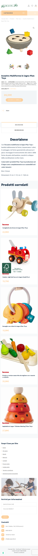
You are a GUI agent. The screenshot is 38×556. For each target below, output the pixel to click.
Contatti (5, 460)
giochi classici (19, 84)
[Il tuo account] (28, 6)
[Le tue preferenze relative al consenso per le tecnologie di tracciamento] (3, 553)
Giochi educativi (19, 81)
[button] (33, 27)
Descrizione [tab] (19, 124)
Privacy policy (6, 464)
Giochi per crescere (30, 81)
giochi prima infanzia (30, 84)
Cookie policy (6, 467)
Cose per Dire (11, 549)
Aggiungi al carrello (14, 100)
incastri (13, 86)
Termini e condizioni (8, 470)
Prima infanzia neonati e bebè (9, 83)
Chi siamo (5, 451)
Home (4, 447)
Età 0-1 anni (33, 83)
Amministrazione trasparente (10, 473)
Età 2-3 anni (11, 84)
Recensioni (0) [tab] (19, 130)
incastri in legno (21, 86)
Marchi (4, 454)
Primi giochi (22, 83)
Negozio (5, 457)
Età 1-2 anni (4, 84)
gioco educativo (6, 86)
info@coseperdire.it (11, 539)
